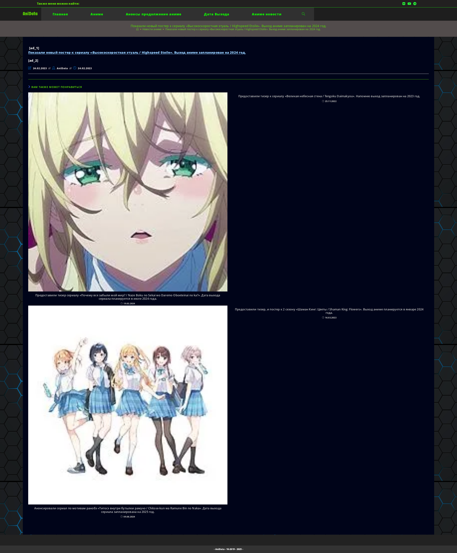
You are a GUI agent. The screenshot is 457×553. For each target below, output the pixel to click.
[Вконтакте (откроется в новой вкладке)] (403, 3)
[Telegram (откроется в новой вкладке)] (414, 3)
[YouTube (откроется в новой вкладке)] (409, 3)
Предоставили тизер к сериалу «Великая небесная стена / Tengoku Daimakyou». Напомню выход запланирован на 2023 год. (329, 96)
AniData (30, 13)
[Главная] (137, 29)
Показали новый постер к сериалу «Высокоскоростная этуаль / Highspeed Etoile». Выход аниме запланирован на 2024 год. (243, 29)
